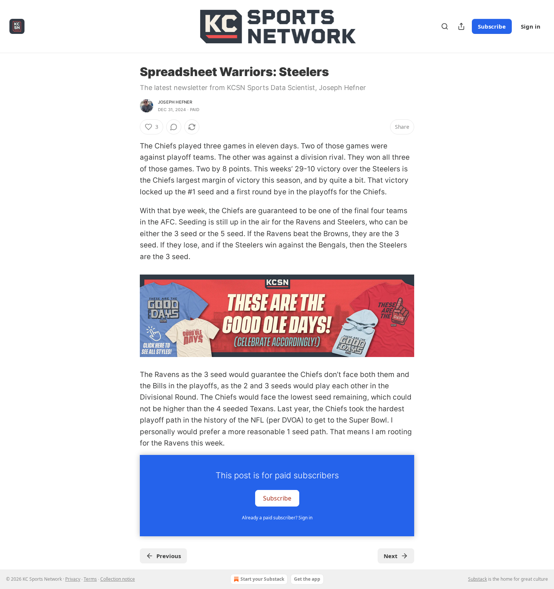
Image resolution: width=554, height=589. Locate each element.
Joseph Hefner (175, 102)
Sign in (530, 26)
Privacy (72, 579)
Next (391, 556)
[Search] (444, 26)
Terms (90, 579)
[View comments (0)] (173, 126)
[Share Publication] (461, 26)
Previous (168, 556)
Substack (477, 579)
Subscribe (492, 26)
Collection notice (117, 579)
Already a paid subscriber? (277, 517)
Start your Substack (262, 579)
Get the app (307, 579)
